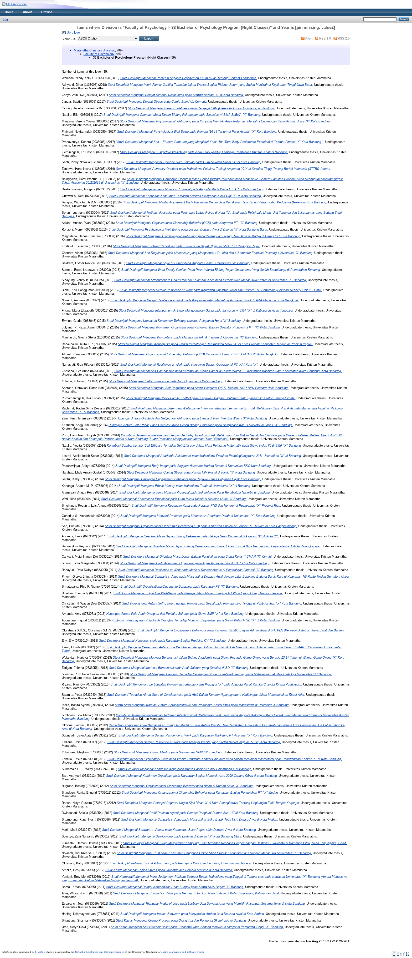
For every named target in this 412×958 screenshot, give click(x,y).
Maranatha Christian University (95, 50)
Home (9, 12)
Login (6, 19)
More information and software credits (183, 952)
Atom (309, 38)
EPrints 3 (40, 952)
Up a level (74, 32)
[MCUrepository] (14, 4)
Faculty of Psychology (98, 54)
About (27, 12)
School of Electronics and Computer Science (99, 952)
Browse (46, 12)
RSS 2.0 (344, 38)
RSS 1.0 (325, 38)
